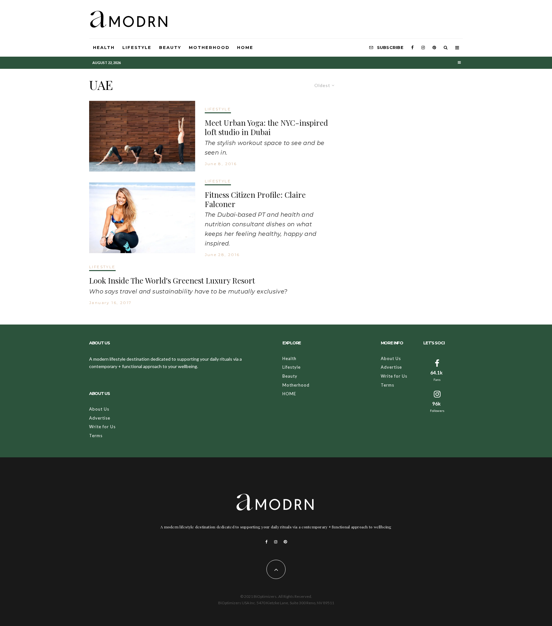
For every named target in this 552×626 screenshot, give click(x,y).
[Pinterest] (434, 48)
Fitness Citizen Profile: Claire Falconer (255, 199)
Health (104, 47)
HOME (245, 47)
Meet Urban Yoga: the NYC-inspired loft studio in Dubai (266, 127)
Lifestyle (137, 47)
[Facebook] (412, 48)
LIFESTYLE (218, 109)
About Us (99, 409)
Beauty (170, 47)
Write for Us (102, 426)
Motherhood (209, 47)
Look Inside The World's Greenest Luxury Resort (172, 280)
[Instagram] (423, 48)
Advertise (99, 418)
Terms (96, 435)
